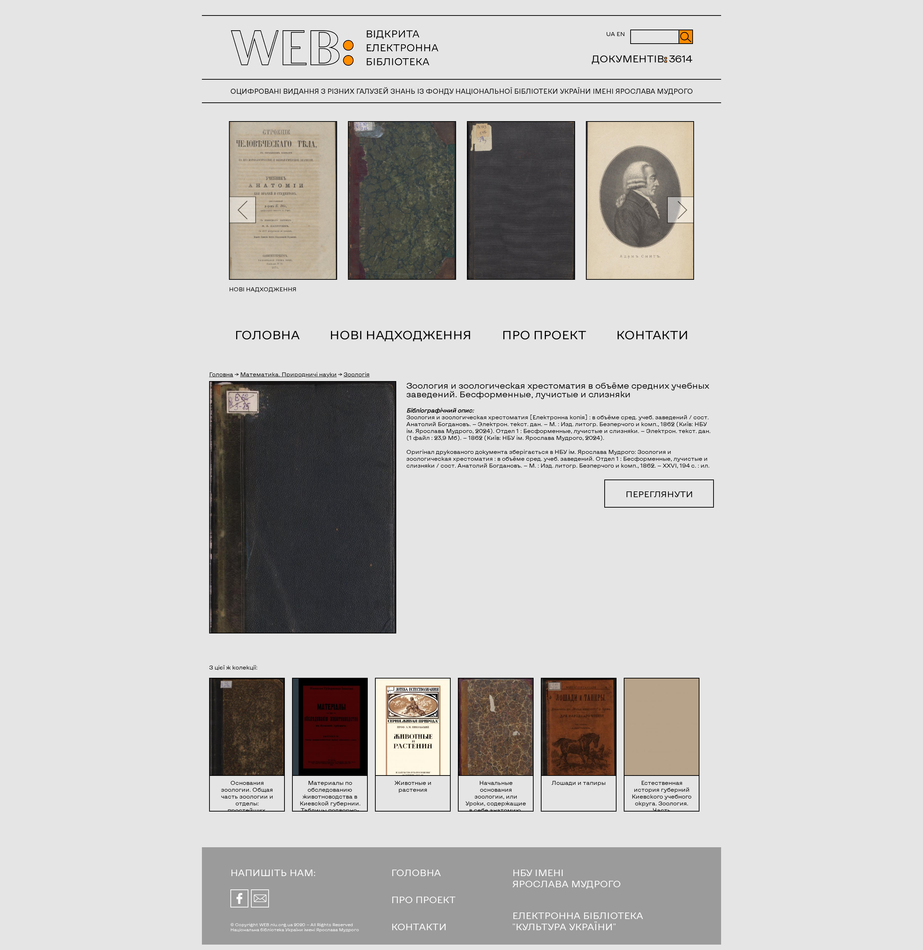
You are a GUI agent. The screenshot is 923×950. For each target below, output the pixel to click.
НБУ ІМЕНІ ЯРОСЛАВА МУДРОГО (566, 878)
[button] (242, 209)
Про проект (544, 334)
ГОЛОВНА (416, 872)
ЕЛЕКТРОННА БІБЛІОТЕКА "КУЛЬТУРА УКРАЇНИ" (577, 921)
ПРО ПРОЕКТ (423, 899)
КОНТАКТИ (419, 926)
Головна (267, 334)
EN (621, 33)
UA (610, 33)
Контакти (652, 334)
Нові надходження (401, 334)
